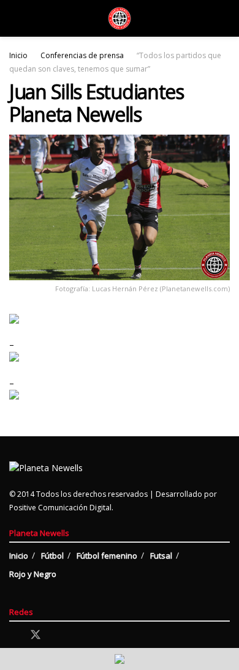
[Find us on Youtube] (78, 635)
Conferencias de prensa (82, 55)
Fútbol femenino (107, 555)
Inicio (18, 55)
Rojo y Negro (32, 573)
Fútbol (52, 555)
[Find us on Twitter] (35, 635)
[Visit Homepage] (119, 18)
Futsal (161, 555)
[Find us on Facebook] (13, 635)
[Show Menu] (14, 18)
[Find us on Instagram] (57, 635)
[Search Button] (224, 18)
